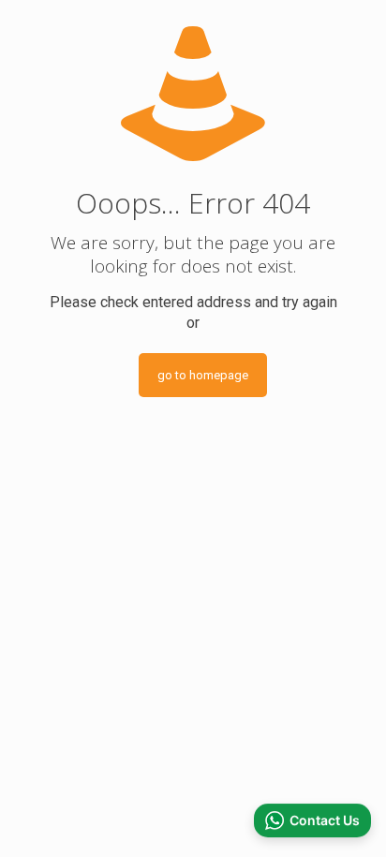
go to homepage (202, 375)
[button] (312, 820)
